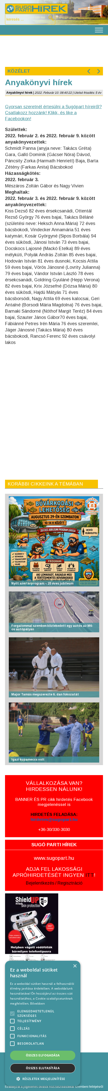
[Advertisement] (54, 50)
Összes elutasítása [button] (43, 1068)
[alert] (42, 1023)
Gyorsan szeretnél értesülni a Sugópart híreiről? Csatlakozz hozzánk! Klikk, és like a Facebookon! (53, 112)
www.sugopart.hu (54, 858)
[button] (42, 1078)
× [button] (75, 966)
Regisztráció (70, 883)
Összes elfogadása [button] (43, 1055)
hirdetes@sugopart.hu (54, 819)
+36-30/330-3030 (54, 829)
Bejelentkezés (40, 883)
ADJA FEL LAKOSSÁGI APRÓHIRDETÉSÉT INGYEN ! (54, 872)
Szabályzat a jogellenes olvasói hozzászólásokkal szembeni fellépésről (54, 1086)
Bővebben (37, 1003)
